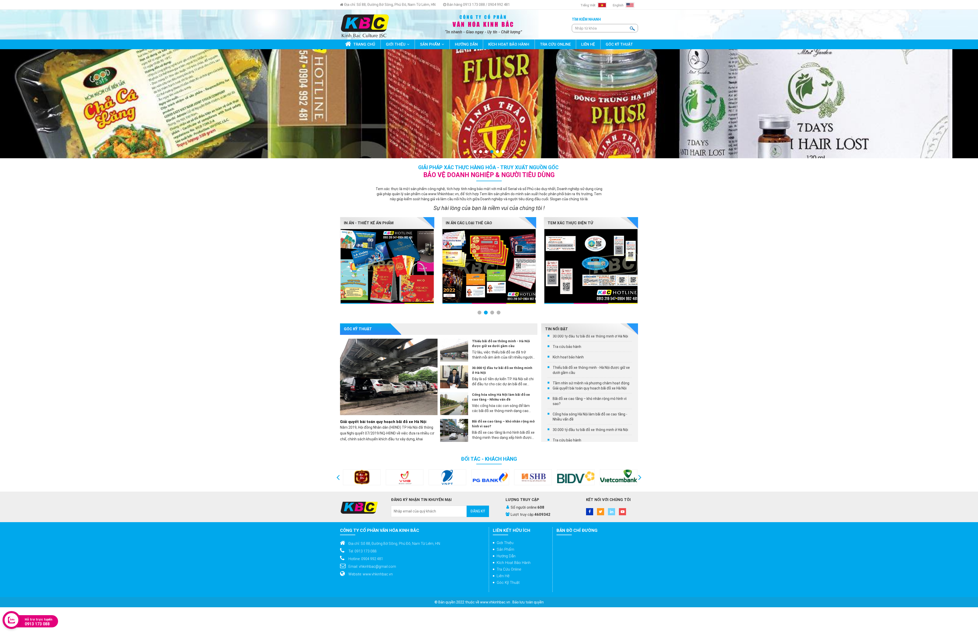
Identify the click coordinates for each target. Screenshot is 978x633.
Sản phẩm (505, 549)
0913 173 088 (37, 624)
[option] (489, 103)
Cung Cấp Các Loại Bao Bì (573, 223)
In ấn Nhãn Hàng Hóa (467, 223)
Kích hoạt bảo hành (568, 366)
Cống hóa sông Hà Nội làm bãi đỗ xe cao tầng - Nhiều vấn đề (501, 397)
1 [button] (475, 151)
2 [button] (480, 151)
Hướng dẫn (506, 556)
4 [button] (492, 151)
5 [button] (497, 151)
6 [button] (503, 151)
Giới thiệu (505, 542)
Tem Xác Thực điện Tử (366, 223)
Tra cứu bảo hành (567, 355)
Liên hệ (503, 576)
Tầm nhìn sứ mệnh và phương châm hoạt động (591, 392)
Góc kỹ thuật (508, 582)
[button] (338, 477)
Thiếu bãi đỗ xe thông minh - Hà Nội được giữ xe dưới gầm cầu (501, 343)
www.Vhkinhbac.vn (443, 194)
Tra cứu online (509, 569)
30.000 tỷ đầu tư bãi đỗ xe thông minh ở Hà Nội (502, 370)
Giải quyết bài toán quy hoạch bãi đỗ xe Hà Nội (383, 421)
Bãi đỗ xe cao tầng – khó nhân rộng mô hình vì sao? (503, 423)
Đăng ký (477, 511)
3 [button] (486, 151)
